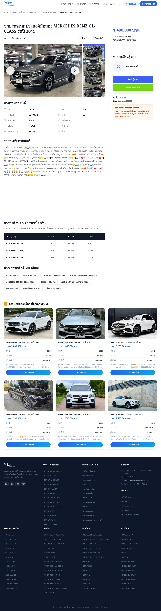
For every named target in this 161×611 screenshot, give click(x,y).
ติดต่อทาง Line (133, 87)
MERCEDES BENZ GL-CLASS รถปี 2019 (127, 342)
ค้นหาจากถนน (88, 511)
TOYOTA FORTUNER (52, 498)
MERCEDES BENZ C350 (92, 544)
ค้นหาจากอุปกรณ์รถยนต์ (92, 520)
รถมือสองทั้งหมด (19, 13)
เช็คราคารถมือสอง (53, 288)
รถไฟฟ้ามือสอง (89, 471)
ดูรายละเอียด (29, 372)
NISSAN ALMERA (129, 575)
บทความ (95, 4)
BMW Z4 (86, 584)
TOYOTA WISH (50, 520)
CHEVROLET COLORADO (54, 535)
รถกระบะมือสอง (89, 480)
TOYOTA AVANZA (51, 484)
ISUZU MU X (10, 570)
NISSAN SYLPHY (128, 561)
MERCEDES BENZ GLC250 (93, 557)
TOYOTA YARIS (50, 515)
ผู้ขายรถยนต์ (132, 66)
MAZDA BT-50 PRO (130, 544)
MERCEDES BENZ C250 (92, 548)
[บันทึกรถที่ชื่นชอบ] (5, 38)
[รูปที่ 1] (94, 51)
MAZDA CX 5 (127, 539)
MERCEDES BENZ (50, 13)
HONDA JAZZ (10, 557)
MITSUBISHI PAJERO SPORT (55, 588)
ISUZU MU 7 (10, 566)
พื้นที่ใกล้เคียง (88, 506)
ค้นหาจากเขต (88, 515)
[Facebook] (6, 484)
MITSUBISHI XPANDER (53, 561)
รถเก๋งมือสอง (88, 475)
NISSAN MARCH (129, 579)
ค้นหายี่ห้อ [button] (67, 4)
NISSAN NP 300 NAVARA (54, 544)
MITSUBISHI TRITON (52, 575)
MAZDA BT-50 (128, 548)
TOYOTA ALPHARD (51, 480)
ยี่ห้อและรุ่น (87, 498)
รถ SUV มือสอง (34, 13)
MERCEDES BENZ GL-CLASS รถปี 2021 (74, 342)
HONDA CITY (10, 535)
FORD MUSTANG (12, 584)
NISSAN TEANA (50, 552)
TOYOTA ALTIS (50, 475)
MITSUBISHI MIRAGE (53, 579)
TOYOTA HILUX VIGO (52, 506)
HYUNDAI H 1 (49, 592)
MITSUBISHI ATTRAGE (53, 570)
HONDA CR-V (10, 544)
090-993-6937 (129, 476)
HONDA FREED (11, 548)
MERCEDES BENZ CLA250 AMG (96, 539)
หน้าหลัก (7, 13)
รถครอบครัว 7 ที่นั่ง (30, 275)
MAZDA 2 (126, 552)
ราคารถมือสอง (12, 288)
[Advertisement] (54, 199)
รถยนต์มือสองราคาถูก (32, 288)
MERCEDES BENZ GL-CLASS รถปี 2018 (22, 342)
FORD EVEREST (11, 575)
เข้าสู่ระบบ (132, 4)
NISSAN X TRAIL (129, 588)
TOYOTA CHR (49, 493)
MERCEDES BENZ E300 (92, 552)
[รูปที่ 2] (94, 65)
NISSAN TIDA (127, 584)
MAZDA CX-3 (127, 535)
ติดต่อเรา (125, 501)
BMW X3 (86, 575)
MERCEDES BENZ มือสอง (54, 275)
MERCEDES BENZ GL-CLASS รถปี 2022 (74, 414)
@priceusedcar (125, 116)
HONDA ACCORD (51, 524)
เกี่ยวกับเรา (110, 4)
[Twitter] (12, 484)
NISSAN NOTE (128, 570)
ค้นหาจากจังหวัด (89, 502)
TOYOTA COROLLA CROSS (54, 471)
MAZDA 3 (126, 557)
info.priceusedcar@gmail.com (136, 480)
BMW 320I (87, 579)
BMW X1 (86, 561)
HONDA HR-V (10, 552)
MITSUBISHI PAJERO (52, 584)
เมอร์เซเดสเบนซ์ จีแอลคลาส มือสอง (75, 282)
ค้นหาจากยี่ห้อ (88, 493)
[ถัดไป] (75, 70)
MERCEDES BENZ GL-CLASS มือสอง (20, 282)
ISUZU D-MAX (10, 561)
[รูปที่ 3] (94, 78)
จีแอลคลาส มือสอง (48, 282)
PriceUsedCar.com (66, 607)
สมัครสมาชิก (149, 4)
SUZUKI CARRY (50, 557)
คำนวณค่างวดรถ (128, 506)
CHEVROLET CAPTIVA (52, 539)
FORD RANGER (11, 588)
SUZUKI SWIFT (89, 588)
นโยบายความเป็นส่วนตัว (132, 515)
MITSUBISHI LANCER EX (54, 566)
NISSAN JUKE (49, 548)
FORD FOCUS (10, 579)
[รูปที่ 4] (94, 92)
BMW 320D (87, 566)
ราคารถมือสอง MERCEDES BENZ (83, 275)
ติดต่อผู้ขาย (133, 79)
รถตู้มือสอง (87, 484)
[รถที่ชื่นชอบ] (120, 4)
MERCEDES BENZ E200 (92, 535)
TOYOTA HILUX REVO (52, 502)
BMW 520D (87, 570)
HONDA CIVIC (10, 539)
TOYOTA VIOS (49, 511)
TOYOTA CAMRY (50, 489)
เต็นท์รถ (82, 4)
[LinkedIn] (17, 484)
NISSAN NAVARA (129, 566)
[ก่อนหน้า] (10, 70)
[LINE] (23, 484)
